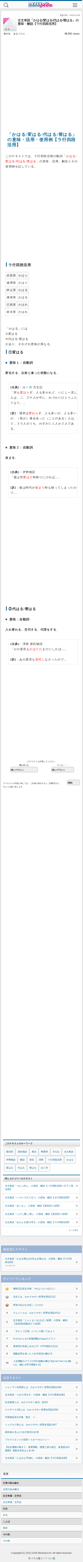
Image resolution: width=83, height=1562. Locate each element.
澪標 (41, 1159)
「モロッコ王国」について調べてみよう (34, 1331)
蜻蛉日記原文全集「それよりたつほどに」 (35, 1288)
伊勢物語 (10, 1159)
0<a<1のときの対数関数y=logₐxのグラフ (34, 1338)
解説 (22, 1159)
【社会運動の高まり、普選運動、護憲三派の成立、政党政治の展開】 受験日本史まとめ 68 (37, 1449)
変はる (9, 1167)
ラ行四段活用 (55, 1159)
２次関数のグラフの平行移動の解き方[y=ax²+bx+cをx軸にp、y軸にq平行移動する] (42, 1363)
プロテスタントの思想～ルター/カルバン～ (27, 1439)
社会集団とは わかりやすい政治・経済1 (26, 1402)
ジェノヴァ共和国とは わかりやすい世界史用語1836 (33, 1387)
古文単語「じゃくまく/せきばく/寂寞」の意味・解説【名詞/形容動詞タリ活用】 (40, 1322)
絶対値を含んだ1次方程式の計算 (22, 1432)
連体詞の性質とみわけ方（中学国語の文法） (36, 1346)
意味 (31, 1159)
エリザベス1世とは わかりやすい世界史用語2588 (31, 1409)
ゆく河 (27, 387)
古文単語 (68, 1151)
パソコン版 (49, 1558)
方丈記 (56, 1151)
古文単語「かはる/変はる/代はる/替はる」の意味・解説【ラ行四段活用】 (38, 1262)
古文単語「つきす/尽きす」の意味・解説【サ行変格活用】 (35, 1394)
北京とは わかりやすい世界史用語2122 (34, 1296)
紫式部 (9, 1151)
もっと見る (73, 1230)
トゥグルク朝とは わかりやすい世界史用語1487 (31, 1424)
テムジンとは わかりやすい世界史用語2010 (36, 1312)
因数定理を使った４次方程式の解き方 (33, 1353)
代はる (21, 1167)
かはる (69, 1159)
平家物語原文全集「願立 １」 (21, 1417)
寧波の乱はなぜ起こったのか (28, 1305)
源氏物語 (22, 1151)
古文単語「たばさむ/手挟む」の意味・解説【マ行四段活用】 (36, 1458)
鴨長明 (44, 1151)
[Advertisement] (41, 79)
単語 (34, 1151)
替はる (32, 1167)
